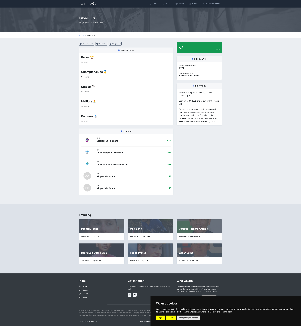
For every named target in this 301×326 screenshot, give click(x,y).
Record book (87, 44)
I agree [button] (160, 318)
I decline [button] (171, 318)
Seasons (102, 44)
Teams (85, 294)
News (85, 297)
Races (85, 290)
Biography (116, 44)
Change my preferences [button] (188, 318)
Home (81, 35)
